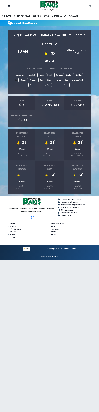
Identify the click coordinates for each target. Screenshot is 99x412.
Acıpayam (20, 75)
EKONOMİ (73, 16)
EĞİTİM (53, 234)
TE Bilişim (55, 256)
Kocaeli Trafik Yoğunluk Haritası (73, 205)
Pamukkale (34, 85)
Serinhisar (56, 85)
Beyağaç (59, 75)
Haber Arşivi (66, 215)
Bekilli (49, 75)
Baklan (41, 75)
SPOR (46, 16)
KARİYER (37, 16)
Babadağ (31, 75)
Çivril (41, 80)
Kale (66, 80)
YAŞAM (13, 234)
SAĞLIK (53, 232)
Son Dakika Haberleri (69, 213)
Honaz (58, 80)
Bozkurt (69, 75)
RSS (27, 249)
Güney (49, 80)
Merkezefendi (77, 80)
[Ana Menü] (9, 7)
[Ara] (90, 6)
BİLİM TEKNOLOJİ (22, 16)
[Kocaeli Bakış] (49, 4)
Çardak (33, 80)
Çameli (23, 80)
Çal (16, 80)
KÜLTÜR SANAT (59, 16)
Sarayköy (45, 85)
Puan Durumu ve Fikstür (70, 207)
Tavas (66, 85)
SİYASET (13, 232)
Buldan (79, 75)
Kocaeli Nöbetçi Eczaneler (71, 199)
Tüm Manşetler (67, 210)
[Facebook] (32, 217)
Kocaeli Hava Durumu (69, 202)
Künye (12, 237)
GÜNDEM (6, 16)
